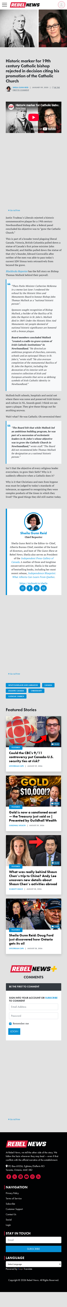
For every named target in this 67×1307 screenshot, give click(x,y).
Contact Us (11, 1214)
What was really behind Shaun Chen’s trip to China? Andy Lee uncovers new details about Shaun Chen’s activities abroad (33, 878)
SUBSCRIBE (51, 997)
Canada (48, 685)
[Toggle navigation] (4, 5)
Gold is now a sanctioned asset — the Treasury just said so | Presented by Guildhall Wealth (33, 816)
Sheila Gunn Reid (20, 87)
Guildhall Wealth (17, 825)
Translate (28, 1269)
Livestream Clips (16, 766)
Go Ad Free (15, 210)
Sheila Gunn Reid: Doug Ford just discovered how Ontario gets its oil (31, 939)
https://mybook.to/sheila (33, 583)
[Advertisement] (33, 173)
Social (9, 1219)
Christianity (36, 691)
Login (8, 1225)
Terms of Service (14, 1198)
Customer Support (14, 1209)
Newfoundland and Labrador (23, 685)
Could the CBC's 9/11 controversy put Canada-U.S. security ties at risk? (31, 757)
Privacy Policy (12, 1193)
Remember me (21, 1023)
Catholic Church (16, 696)
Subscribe (10, 1203)
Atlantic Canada (16, 691)
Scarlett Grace (16, 889)
